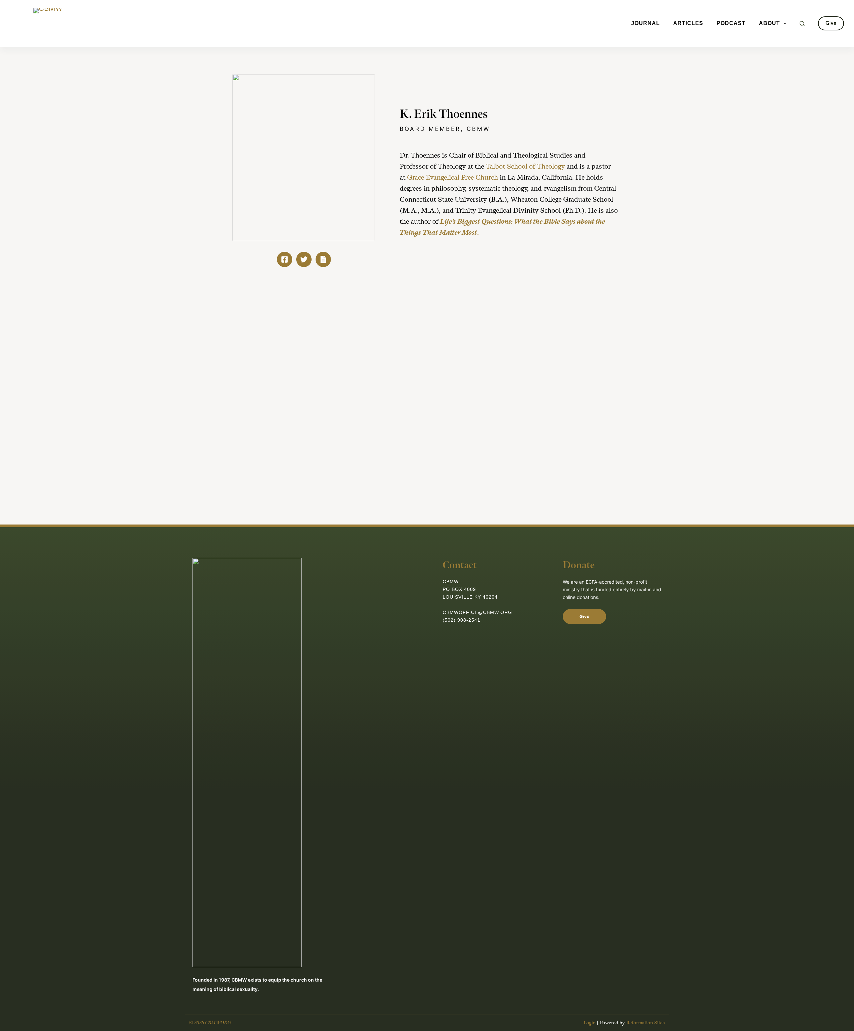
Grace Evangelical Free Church (452, 178)
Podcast (731, 23)
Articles (688, 23)
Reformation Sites (645, 1023)
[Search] (802, 23)
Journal (645, 23)
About (769, 23)
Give (831, 23)
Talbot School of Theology (525, 167)
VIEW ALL (592, 323)
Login (589, 1023)
